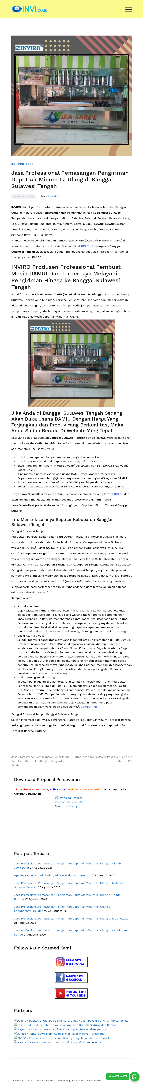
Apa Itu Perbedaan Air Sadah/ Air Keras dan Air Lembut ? (53, 875)
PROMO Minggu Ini (24, 196)
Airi (80, 1080)
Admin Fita (52, 196)
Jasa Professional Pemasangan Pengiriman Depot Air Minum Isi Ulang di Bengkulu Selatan (40, 761)
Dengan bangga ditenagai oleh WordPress (40, 1080)
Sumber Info (89, 706)
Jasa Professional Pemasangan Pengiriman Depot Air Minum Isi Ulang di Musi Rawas (71, 918)
